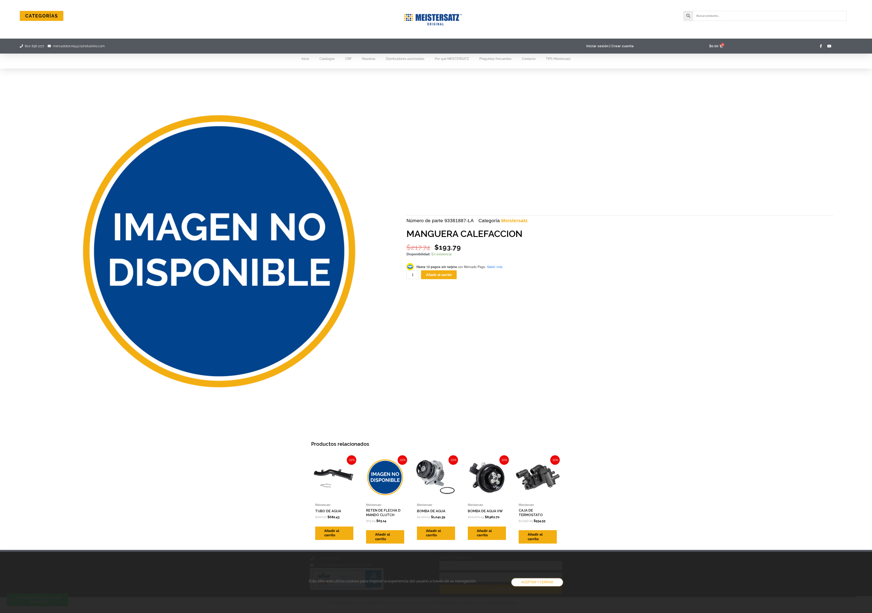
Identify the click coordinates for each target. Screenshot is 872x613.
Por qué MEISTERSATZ (452, 59)
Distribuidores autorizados (405, 59)
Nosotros (368, 59)
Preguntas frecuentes (495, 59)
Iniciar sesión (597, 46)
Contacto (528, 59)
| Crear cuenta (621, 46)
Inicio (305, 59)
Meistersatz (514, 220)
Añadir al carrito (439, 275)
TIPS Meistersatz (558, 59)
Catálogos (327, 59)
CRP (348, 59)
